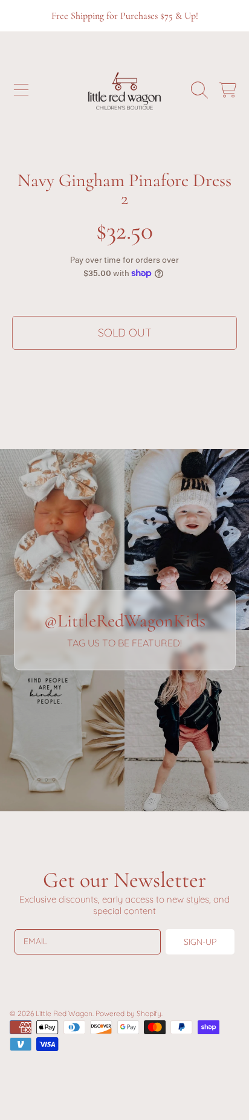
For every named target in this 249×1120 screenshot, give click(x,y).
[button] (21, 90)
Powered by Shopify (128, 1013)
